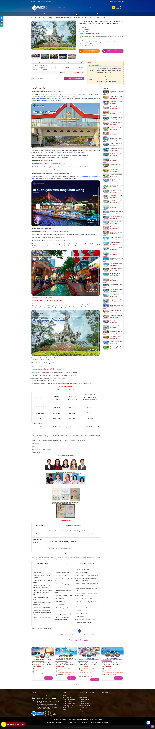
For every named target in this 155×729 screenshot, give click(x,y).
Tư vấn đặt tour (92, 51)
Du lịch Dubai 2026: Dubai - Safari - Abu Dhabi (121, 117)
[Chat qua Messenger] (1, 21)
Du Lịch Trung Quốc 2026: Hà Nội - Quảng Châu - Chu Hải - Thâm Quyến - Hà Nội (42, 663)
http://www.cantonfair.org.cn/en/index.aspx (60, 548)
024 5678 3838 (36, 1)
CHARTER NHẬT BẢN (93, 14)
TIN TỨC (121, 14)
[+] (55, 66)
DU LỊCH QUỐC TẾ (67, 14)
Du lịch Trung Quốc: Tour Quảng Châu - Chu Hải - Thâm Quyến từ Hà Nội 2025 (112, 663)
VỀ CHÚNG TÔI (41, 14)
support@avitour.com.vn (49, 1)
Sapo (89, 727)
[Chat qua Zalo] (1, 18)
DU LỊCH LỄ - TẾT (105, 14)
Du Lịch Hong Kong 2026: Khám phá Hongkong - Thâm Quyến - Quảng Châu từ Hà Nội (65, 663)
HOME (34, 14)
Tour (77, 640)
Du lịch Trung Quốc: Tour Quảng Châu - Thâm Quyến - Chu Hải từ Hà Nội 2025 (89, 663)
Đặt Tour (48, 678)
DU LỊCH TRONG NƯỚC (54, 14)
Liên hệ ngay (112, 51)
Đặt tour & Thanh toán (76, 78)
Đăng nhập (114, 1)
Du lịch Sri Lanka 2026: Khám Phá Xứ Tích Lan (121, 164)
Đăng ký (121, 1)
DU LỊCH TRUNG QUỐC (80, 14)
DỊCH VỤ (114, 14)
